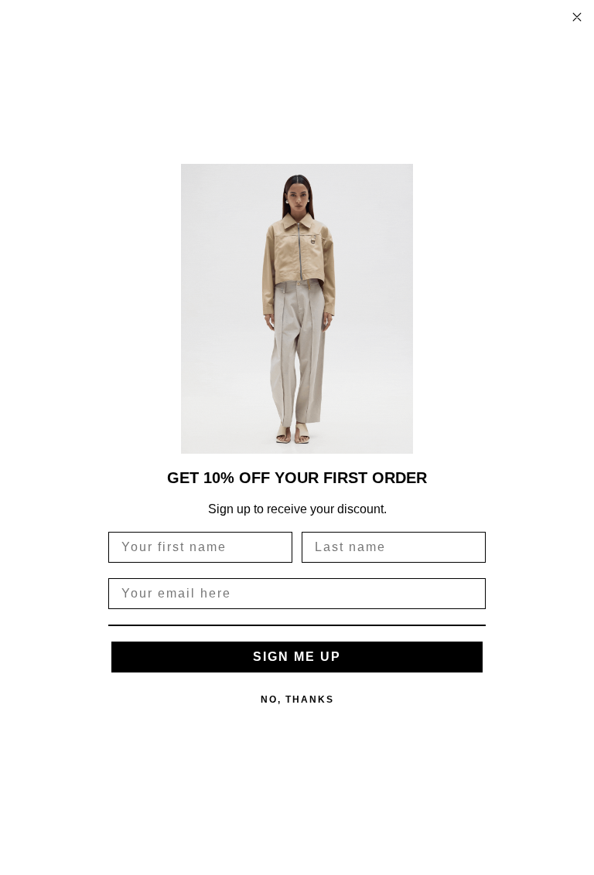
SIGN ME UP (297, 656)
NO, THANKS (297, 699)
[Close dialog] (577, 17)
